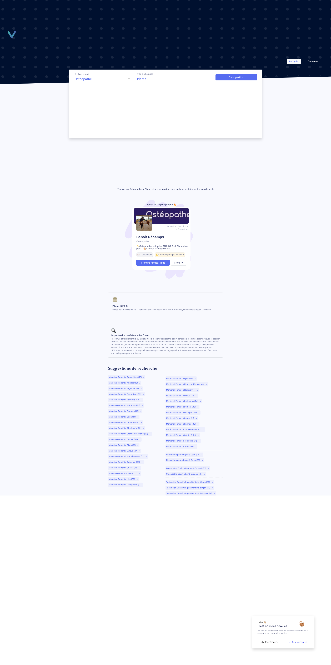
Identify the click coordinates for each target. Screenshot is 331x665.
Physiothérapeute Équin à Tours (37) (183, 460)
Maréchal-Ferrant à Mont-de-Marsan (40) (185, 384)
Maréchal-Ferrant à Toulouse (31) (181, 441)
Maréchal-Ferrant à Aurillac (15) (123, 383)
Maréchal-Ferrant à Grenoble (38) (124, 462)
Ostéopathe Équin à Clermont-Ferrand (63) (186, 468)
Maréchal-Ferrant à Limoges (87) (124, 484)
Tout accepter (299, 642)
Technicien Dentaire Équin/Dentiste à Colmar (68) (189, 493)
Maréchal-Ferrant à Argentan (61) (124, 388)
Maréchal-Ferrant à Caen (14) (122, 417)
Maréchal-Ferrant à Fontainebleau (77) (127, 456)
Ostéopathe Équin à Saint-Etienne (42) (184, 474)
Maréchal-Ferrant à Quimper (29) (181, 412)
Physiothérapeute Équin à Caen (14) (183, 454)
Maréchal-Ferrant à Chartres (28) (124, 422)
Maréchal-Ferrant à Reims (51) (180, 418)
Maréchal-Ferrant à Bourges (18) (124, 411)
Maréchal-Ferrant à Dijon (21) (122, 445)
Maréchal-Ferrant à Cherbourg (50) (125, 428)
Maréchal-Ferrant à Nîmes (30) (180, 395)
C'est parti (234, 77)
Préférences (271, 642)
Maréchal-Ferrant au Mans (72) (123, 473)
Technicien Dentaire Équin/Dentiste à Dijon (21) (188, 488)
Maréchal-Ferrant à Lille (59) (122, 479)
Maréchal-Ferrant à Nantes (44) (181, 390)
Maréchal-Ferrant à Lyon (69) (179, 378)
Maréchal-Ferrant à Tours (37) (180, 446)
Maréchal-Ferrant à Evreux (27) (123, 451)
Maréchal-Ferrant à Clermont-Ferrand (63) (128, 434)
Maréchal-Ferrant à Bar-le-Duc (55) (125, 394)
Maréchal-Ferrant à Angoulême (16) (125, 377)
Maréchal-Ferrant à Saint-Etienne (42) (184, 429)
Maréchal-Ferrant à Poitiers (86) (181, 407)
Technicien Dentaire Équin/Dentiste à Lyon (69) (188, 482)
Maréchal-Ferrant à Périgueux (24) (182, 401)
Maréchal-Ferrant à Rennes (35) (181, 424)
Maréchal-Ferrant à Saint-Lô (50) (181, 435)
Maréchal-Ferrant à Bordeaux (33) (125, 405)
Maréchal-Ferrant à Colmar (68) (123, 439)
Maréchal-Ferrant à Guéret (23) (123, 468)
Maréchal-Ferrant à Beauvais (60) (124, 400)
